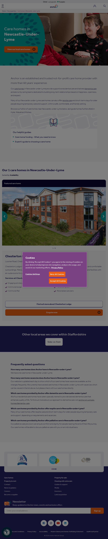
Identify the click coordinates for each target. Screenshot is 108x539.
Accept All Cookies (58, 281)
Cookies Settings (33, 274)
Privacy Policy (57, 267)
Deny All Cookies (57, 274)
